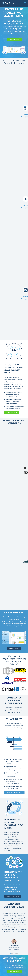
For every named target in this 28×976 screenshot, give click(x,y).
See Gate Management (14, 792)
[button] (10, 953)
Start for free (14, 39)
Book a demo (14, 648)
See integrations (13, 896)
